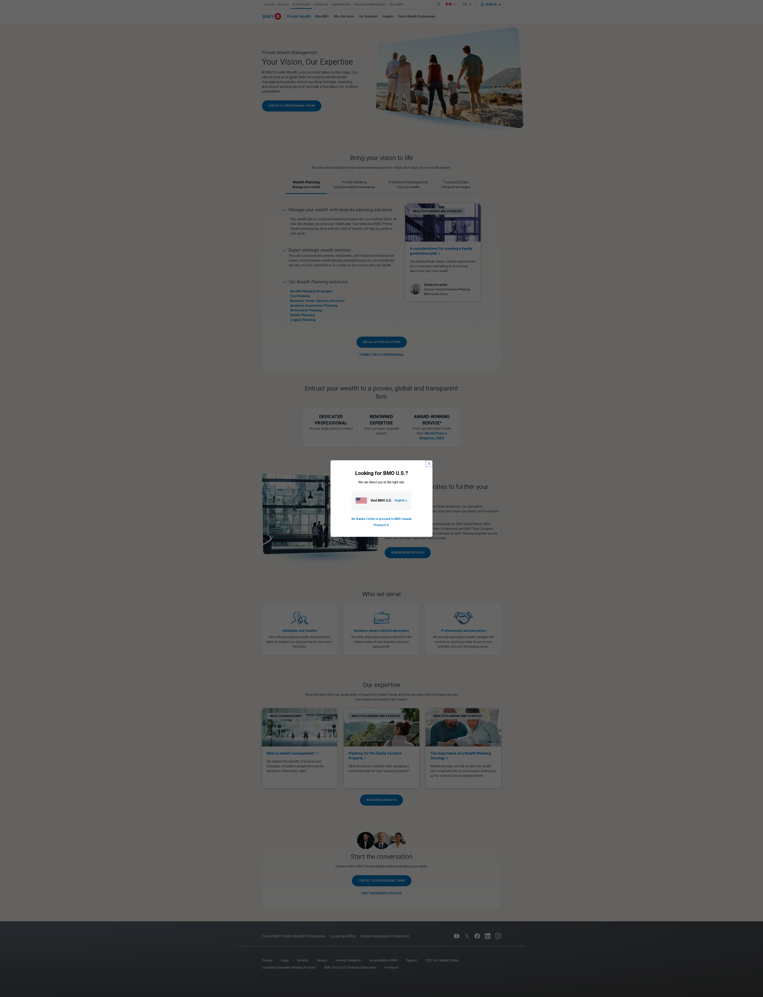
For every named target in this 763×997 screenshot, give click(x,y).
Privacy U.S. (381, 525)
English (400, 501)
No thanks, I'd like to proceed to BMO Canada (381, 519)
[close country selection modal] (429, 463)
